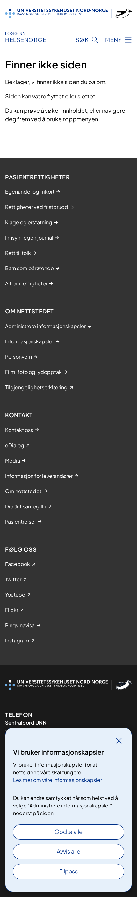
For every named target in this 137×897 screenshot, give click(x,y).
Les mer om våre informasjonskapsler (57, 780)
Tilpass (69, 871)
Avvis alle (68, 851)
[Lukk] (119, 741)
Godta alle (68, 831)
